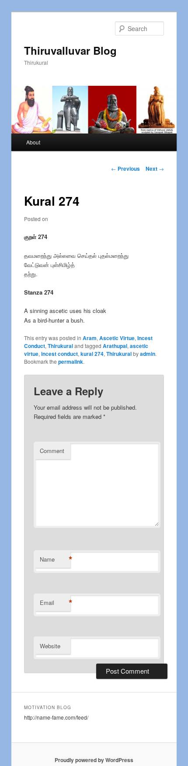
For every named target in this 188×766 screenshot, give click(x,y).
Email (55, 603)
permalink (70, 361)
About (33, 142)
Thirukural (60, 346)
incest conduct (59, 354)
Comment (52, 450)
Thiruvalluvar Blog (70, 50)
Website (50, 646)
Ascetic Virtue (117, 338)
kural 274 (92, 354)
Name (55, 559)
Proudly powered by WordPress (94, 760)
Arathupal (115, 346)
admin (147, 354)
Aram (90, 338)
